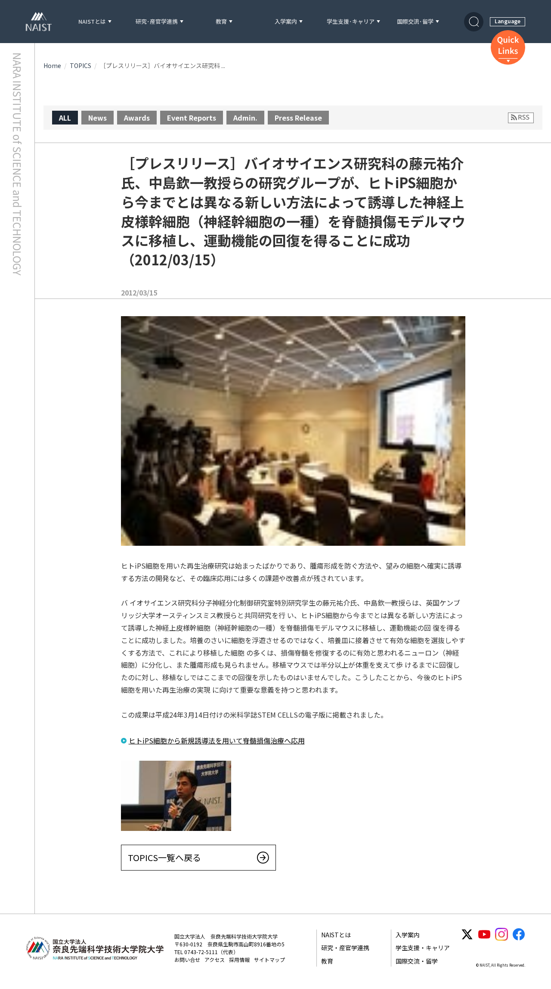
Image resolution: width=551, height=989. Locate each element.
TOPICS (80, 65)
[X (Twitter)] (467, 934)
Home (52, 65)
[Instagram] (501, 934)
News (97, 117)
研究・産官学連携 (345, 947)
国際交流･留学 (415, 21)
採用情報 (239, 959)
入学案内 (286, 21)
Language (507, 21)
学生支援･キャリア (351, 21)
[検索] (473, 21)
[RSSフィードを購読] (521, 117)
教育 (221, 21)
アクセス (214, 959)
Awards (137, 117)
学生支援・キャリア (423, 947)
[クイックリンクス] (508, 47)
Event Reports (191, 117)
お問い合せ (187, 959)
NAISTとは (92, 21)
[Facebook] (518, 934)
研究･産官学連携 (157, 21)
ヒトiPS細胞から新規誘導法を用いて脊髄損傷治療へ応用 (217, 740)
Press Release (298, 117)
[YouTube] (484, 934)
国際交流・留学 (417, 961)
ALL (65, 117)
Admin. (245, 117)
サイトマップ (269, 959)
